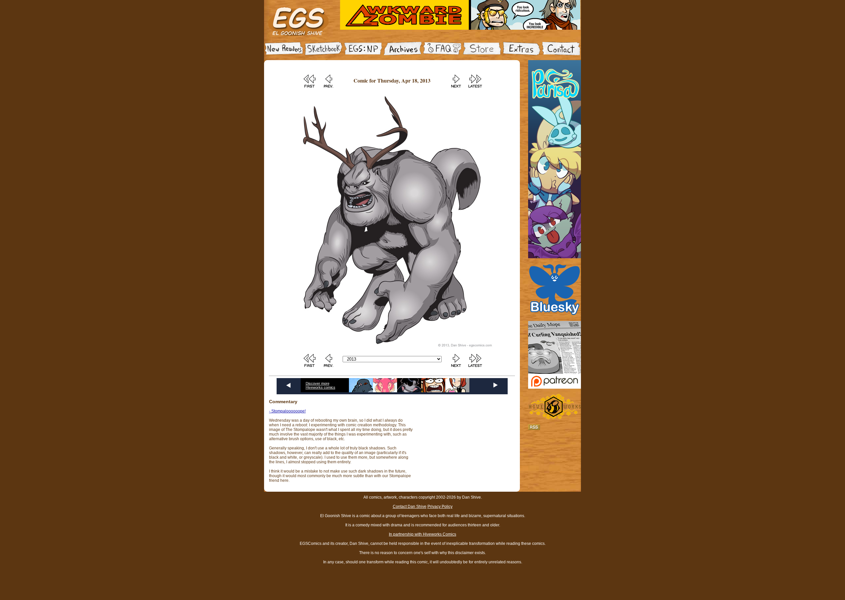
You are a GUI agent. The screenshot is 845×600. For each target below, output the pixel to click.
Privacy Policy (440, 506)
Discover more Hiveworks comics (320, 385)
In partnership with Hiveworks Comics (422, 534)
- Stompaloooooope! (287, 411)
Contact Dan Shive (409, 506)
